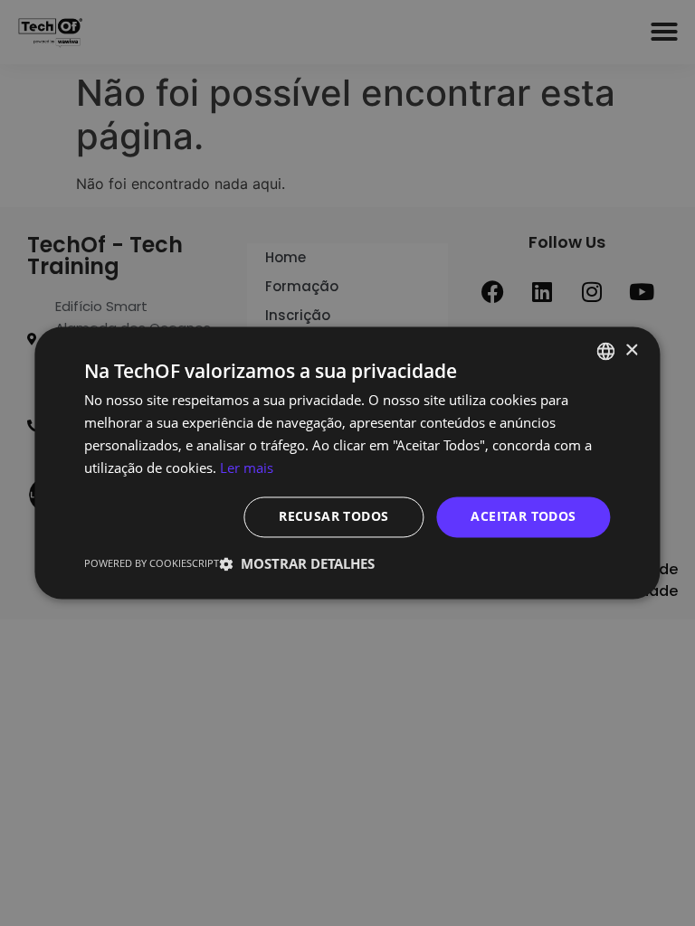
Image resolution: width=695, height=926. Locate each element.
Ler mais (246, 467)
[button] (297, 564)
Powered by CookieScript (151, 564)
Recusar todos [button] (333, 516)
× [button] (631, 350)
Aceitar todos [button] (523, 516)
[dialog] (347, 463)
